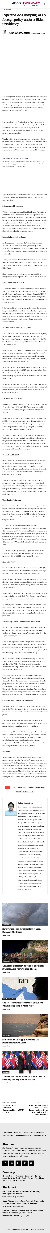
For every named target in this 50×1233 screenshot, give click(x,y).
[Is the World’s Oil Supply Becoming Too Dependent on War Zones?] (25, 1025)
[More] (38, 40)
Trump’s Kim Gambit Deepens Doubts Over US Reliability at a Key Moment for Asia (23, 1078)
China (14, 788)
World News (7, 925)
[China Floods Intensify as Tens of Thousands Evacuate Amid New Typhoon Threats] (25, 951)
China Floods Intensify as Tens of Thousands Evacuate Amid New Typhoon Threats (23, 967)
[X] (10, 40)
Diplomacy (21, 788)
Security (25, 791)
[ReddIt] (27, 40)
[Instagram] (11, 1163)
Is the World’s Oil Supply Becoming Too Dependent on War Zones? (20, 1041)
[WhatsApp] (16, 40)
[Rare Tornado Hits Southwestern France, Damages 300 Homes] (25, 914)
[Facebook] (4, 40)
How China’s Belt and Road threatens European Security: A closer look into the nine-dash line (38, 1110)
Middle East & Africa (9, 998)
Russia (18, 791)
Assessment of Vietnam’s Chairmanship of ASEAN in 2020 (13, 1108)
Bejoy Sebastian (20, 33)
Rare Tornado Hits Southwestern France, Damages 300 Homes (21, 930)
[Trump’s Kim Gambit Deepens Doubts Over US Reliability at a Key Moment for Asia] (25, 1062)
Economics (30, 788)
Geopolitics (40, 788)
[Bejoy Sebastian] (5, 32)
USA (32, 791)
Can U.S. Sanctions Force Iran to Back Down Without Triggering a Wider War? (22, 1004)
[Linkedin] (21, 40)
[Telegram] (32, 40)
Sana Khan (6, 935)
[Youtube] (31, 1163)
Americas (7, 10)
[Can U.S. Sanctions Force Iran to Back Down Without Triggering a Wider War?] (25, 988)
